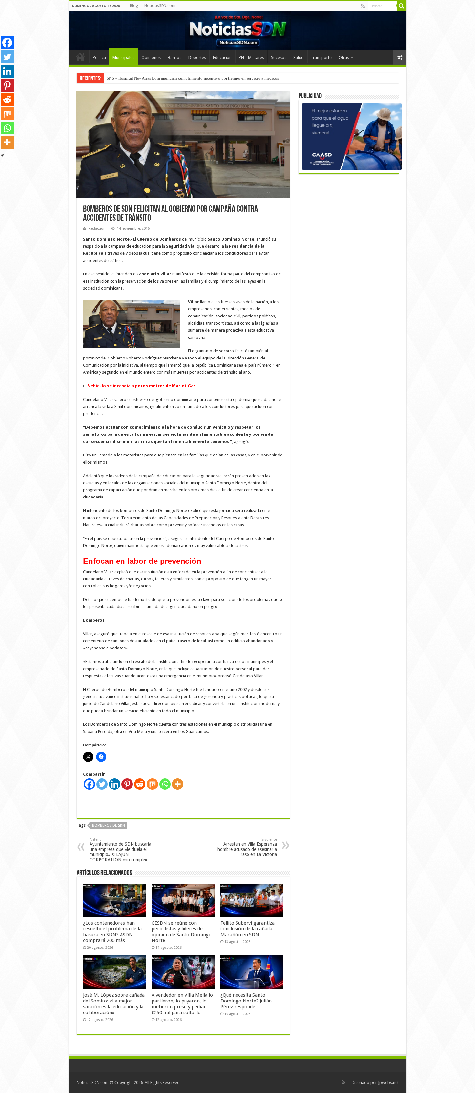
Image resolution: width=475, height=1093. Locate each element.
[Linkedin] (114, 784)
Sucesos (278, 57)
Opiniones (151, 57)
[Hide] (2, 155)
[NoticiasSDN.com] (237, 30)
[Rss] (363, 6)
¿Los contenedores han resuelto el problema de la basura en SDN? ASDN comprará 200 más (112, 931)
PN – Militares (251, 57)
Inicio (80, 56)
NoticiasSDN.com (159, 6)
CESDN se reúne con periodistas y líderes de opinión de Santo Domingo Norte (182, 931)
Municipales (123, 57)
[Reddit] (139, 784)
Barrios (174, 57)
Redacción (97, 228)
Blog (134, 6)
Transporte (321, 57)
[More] (177, 784)
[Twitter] (102, 784)
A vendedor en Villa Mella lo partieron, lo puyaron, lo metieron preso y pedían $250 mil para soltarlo (182, 1003)
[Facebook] (89, 784)
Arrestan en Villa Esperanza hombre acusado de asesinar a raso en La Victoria (247, 847)
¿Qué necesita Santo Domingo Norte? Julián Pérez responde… (246, 1001)
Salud (298, 57)
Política (99, 57)
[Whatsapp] (165, 784)
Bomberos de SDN (108, 825)
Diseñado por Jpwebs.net (375, 1082)
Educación (222, 57)
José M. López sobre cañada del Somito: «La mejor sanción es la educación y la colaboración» (114, 1003)
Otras (344, 57)
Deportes (197, 57)
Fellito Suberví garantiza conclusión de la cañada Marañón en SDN (247, 929)
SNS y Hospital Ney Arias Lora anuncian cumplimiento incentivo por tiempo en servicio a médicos (193, 78)
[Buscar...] (401, 6)
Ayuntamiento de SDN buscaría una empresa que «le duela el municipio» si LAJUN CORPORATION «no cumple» (120, 849)
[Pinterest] (127, 784)
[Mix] (152, 784)
